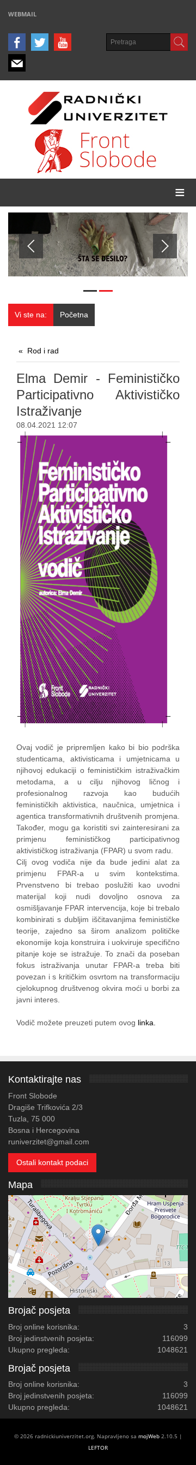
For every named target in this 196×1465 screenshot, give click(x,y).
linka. (146, 1022)
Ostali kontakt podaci (52, 1162)
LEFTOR (98, 1447)
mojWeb (149, 1436)
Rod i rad (43, 350)
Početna (74, 314)
